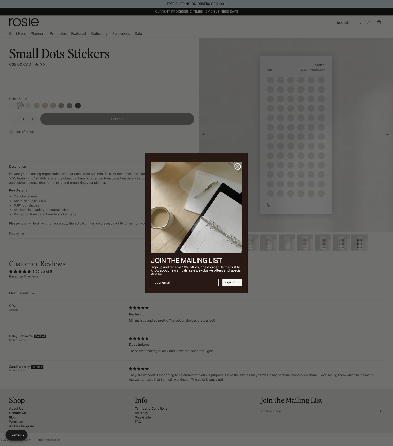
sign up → (232, 282)
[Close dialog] (237, 166)
